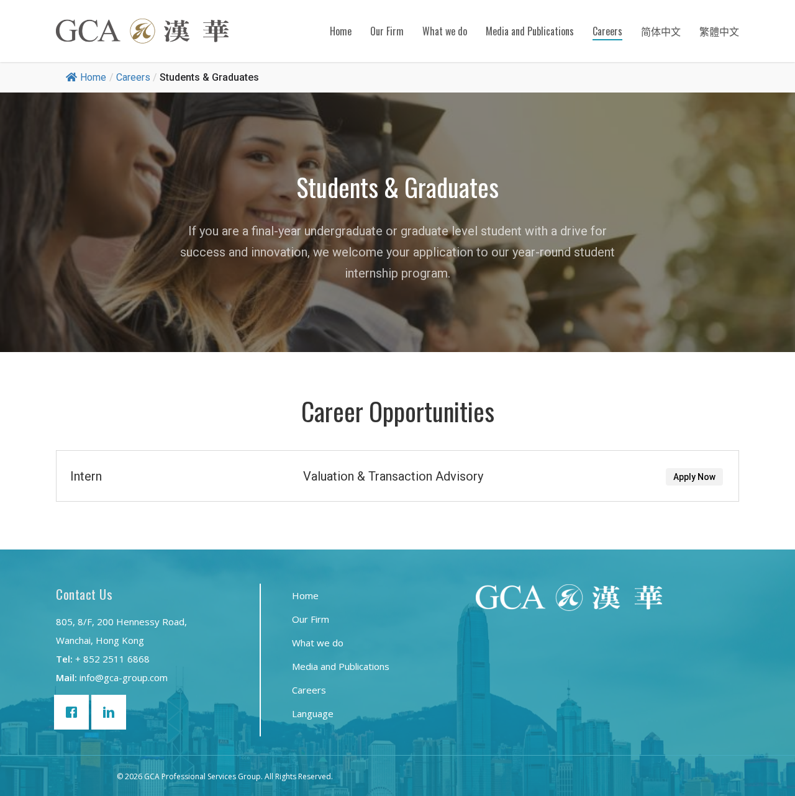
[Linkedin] (111, 712)
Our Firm (387, 31)
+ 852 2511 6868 (112, 659)
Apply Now (708, 477)
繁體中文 (719, 31)
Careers (607, 31)
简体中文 (661, 31)
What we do (444, 31)
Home (341, 31)
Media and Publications (530, 31)
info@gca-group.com (124, 677)
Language (313, 713)
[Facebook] (74, 712)
